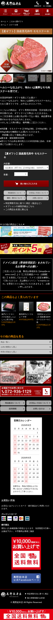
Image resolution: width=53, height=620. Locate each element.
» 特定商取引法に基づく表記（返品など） (23, 203)
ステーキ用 (13, 25)
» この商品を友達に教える (16, 209)
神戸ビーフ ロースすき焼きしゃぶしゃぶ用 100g (8, 317)
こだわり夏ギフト (16, 21)
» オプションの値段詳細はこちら (19, 206)
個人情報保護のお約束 (36, 598)
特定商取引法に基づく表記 (37, 594)
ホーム (3, 21)
